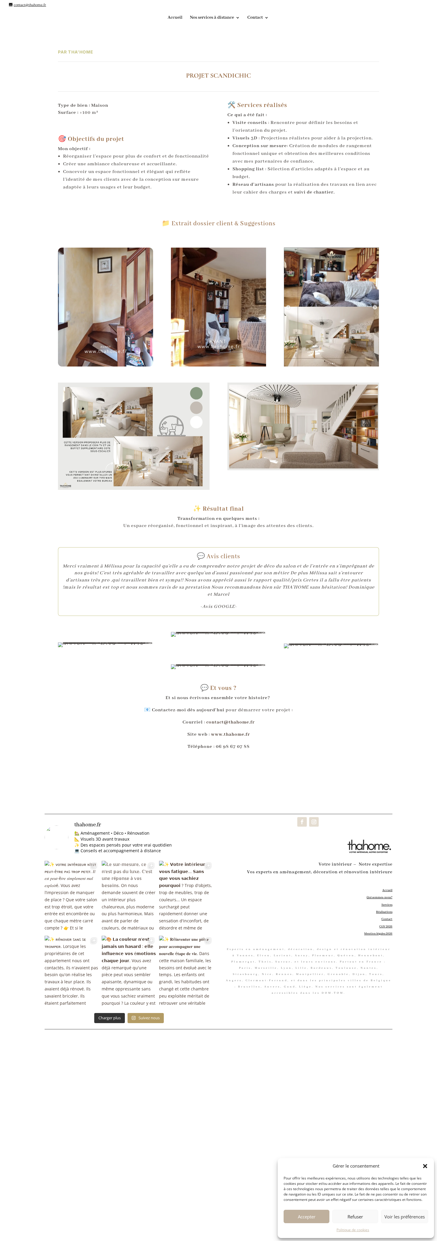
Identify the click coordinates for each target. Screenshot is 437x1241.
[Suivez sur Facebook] (302, 822)
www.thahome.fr (230, 734)
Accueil (175, 17)
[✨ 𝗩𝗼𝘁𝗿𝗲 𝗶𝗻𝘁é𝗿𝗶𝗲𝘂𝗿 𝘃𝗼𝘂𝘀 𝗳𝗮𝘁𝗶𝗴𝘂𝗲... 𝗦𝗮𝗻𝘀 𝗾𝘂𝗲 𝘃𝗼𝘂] (186, 897)
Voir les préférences (404, 1217)
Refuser (355, 1217)
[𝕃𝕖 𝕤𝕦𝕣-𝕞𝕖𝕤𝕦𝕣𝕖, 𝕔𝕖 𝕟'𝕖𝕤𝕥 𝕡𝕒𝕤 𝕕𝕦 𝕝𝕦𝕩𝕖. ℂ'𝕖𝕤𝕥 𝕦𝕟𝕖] (129, 897)
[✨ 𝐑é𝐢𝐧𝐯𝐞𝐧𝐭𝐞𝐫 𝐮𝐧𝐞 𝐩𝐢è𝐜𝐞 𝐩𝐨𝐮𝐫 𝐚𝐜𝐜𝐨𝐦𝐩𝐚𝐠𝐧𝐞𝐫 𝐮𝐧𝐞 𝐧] (186, 972)
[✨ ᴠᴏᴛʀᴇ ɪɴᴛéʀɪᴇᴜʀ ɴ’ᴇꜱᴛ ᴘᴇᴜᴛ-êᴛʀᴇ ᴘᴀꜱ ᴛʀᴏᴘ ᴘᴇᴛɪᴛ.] (72, 897)
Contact (255, 17)
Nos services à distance (212, 17)
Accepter (306, 1217)
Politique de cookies (353, 1229)
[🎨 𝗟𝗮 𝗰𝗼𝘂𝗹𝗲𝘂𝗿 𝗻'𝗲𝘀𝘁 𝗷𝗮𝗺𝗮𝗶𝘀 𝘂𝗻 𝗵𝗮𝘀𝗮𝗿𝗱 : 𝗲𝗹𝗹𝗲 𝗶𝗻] (129, 972)
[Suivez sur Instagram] (314, 822)
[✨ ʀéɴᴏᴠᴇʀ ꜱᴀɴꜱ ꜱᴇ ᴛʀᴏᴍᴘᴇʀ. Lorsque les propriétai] (72, 972)
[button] (425, 1166)
